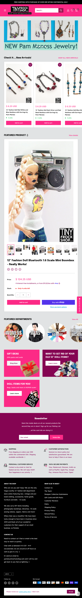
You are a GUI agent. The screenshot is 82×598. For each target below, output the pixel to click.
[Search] (60, 10)
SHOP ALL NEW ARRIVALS (68, 58)
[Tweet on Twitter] (16, 269)
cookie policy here (25, 591)
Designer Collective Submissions (56, 494)
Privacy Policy (49, 510)
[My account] (68, 10)
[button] (30, 65)
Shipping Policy (50, 507)
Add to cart (19, 123)
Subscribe (56, 437)
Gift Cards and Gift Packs (53, 497)
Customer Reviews (51, 501)
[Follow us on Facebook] (5, 582)
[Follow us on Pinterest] (13, 582)
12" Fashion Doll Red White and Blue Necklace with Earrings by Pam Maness (17, 112)
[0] (72, 10)
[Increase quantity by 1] (28, 295)
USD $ (7, 574)
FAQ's (46, 504)
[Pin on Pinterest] (12, 269)
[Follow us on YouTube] (16, 582)
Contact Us (48, 488)
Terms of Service (50, 517)
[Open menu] (5, 10)
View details (73, 135)
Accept (71, 591)
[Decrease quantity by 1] (18, 295)
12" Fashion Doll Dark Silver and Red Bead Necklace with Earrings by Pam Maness (48, 112)
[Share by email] (19, 269)
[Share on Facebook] (8, 269)
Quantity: (10, 295)
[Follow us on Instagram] (9, 582)
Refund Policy (49, 514)
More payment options (58, 307)
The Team (48, 491)
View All (75, 319)
